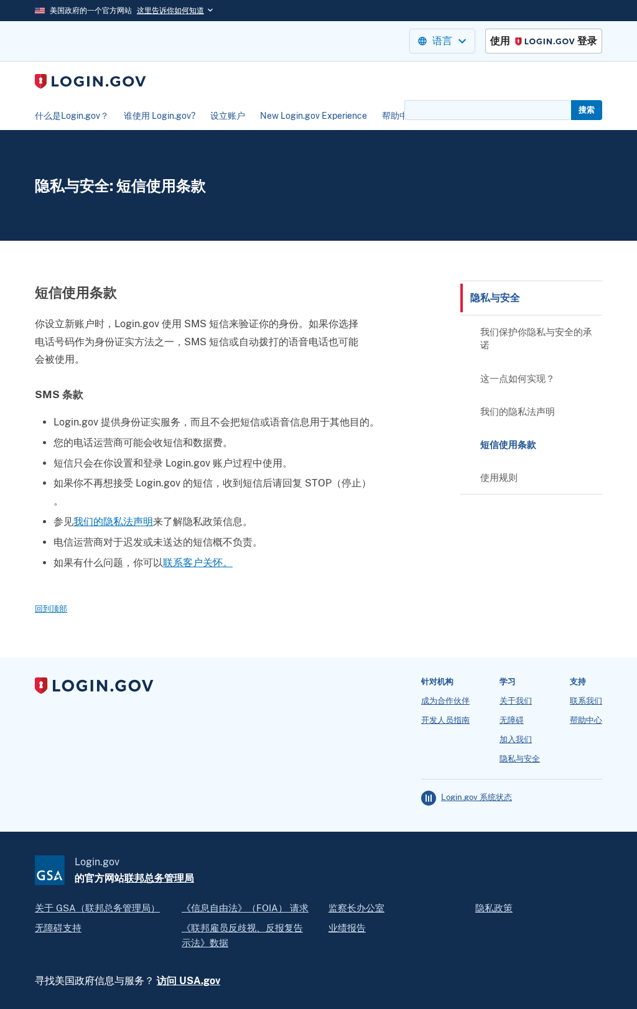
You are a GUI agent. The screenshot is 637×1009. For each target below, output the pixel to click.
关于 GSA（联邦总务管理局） (97, 908)
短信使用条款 (508, 444)
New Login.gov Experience (313, 116)
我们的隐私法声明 (113, 522)
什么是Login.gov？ (72, 116)
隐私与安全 (495, 298)
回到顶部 (51, 608)
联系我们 (586, 701)
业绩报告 (347, 928)
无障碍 (512, 720)
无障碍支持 (58, 928)
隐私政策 (494, 908)
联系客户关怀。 (198, 563)
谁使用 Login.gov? (159, 116)
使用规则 (499, 477)
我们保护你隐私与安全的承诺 (536, 338)
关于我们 (516, 701)
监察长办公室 (356, 908)
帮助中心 (399, 116)
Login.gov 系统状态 (476, 797)
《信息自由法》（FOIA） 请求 (245, 908)
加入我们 (516, 739)
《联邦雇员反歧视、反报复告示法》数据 (242, 935)
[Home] (90, 81)
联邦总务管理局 (159, 878)
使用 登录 (543, 41)
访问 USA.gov (188, 981)
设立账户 (227, 116)
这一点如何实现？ (517, 378)
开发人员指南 (445, 720)
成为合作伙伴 (445, 701)
